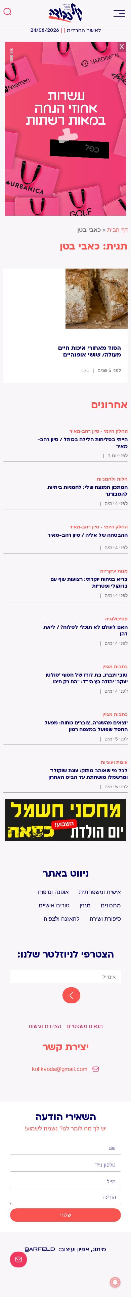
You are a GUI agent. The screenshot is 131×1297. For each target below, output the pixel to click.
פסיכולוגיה (116, 618)
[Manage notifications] (115, 1282)
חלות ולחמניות (112, 479)
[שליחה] (65, 996)
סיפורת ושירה (105, 919)
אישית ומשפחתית (100, 892)
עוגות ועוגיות (114, 762)
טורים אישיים (54, 905)
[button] (119, 12)
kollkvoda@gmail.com (59, 1069)
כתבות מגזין (115, 666)
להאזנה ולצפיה (62, 919)
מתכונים (111, 905)
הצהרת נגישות (45, 1026)
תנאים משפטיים (85, 1026)
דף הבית (117, 230)
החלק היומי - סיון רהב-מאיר (99, 431)
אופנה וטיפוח (53, 892)
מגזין (85, 905)
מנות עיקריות (114, 571)
